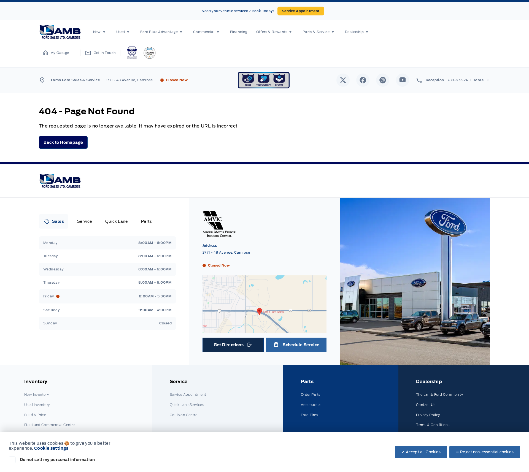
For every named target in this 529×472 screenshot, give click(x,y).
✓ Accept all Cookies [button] (421, 452)
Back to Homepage (63, 142)
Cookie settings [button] (51, 448)
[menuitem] (100, 32)
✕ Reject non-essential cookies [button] (485, 452)
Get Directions (233, 346)
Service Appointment (301, 11)
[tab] (53, 221)
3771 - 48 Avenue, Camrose (129, 80)
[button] (56, 53)
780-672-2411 (459, 80)
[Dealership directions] (264, 330)
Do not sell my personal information (57, 459)
